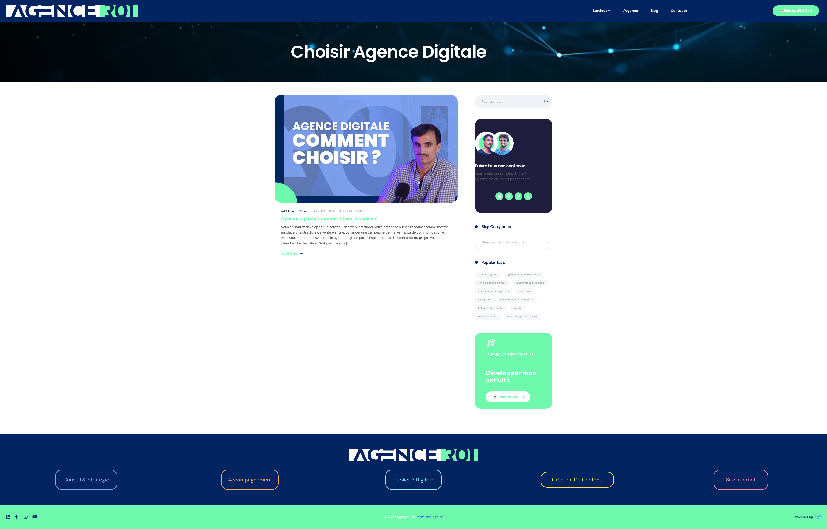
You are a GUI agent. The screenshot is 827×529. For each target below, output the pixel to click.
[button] (796, 10)
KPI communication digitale (516, 299)
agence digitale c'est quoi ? (523, 274)
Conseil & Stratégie (294, 211)
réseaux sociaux (488, 316)
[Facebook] (509, 196)
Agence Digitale (487, 274)
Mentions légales (430, 517)
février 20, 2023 (323, 211)
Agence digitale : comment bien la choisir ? (329, 218)
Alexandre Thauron (352, 211)
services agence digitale (522, 316)
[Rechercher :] (513, 101)
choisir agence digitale (492, 283)
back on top (802, 517)
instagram (484, 299)
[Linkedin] (499, 196)
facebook (524, 291)
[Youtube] (518, 196)
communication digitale (529, 283)
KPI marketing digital (490, 308)
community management (493, 291)
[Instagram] (528, 196)
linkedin (517, 308)
